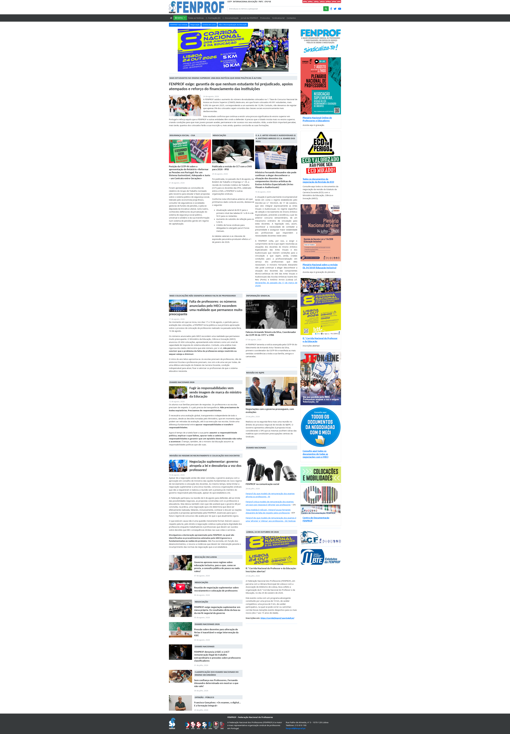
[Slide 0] (228, 67)
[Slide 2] (238, 67)
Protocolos (265, 18)
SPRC (310, 1)
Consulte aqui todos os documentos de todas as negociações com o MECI (315, 454)
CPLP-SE (267, 1)
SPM (334, 1)
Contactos (291, 18)
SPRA (328, 1)
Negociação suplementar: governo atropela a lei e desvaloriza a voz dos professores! (215, 466)
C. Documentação (231, 18)
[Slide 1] (233, 67)
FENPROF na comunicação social (262, 484)
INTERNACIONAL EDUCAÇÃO (245, 1)
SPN (305, 1)
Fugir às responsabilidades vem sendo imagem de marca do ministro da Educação (215, 392)
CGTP (229, 1)
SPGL (316, 1)
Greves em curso (209, 24)
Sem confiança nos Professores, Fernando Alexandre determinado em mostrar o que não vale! (216, 683)
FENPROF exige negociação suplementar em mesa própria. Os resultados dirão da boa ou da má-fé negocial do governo (217, 610)
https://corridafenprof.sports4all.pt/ (277, 618)
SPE (339, 1)
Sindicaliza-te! (278, 18)
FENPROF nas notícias (178, 24)
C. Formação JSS (213, 18)
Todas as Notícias (196, 18)
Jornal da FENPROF (249, 18)
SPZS (322, 1)
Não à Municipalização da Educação (233, 24)
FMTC (261, 1)
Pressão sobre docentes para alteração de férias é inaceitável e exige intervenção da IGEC (216, 632)
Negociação (195, 24)
